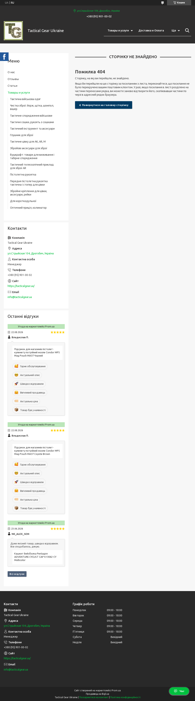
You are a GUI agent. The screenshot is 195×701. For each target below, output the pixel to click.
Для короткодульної (23, 201)
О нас (11, 72)
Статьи (12, 85)
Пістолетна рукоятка (23, 174)
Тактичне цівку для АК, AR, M (28, 141)
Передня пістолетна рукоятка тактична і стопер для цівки (29, 183)
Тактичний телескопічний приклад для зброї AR (32, 166)
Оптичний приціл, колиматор (28, 207)
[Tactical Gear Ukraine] (13, 30)
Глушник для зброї (21, 135)
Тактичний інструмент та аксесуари (32, 128)
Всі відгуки (17, 574)
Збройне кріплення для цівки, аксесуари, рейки (28, 193)
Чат (182, 691)
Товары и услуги (118, 30)
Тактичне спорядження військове (31, 115)
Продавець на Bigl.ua (97, 694)
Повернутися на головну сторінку (105, 105)
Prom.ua (116, 690)
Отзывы (13, 79)
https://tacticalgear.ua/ (21, 286)
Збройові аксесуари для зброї (28, 148)
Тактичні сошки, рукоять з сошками (32, 122)
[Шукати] (186, 30)
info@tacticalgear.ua (20, 297)
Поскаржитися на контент (94, 697)
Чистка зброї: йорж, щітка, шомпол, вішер (32, 107)
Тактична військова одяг (25, 99)
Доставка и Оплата (151, 30)
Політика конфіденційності (125, 697)
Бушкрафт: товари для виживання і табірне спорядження (32, 156)
